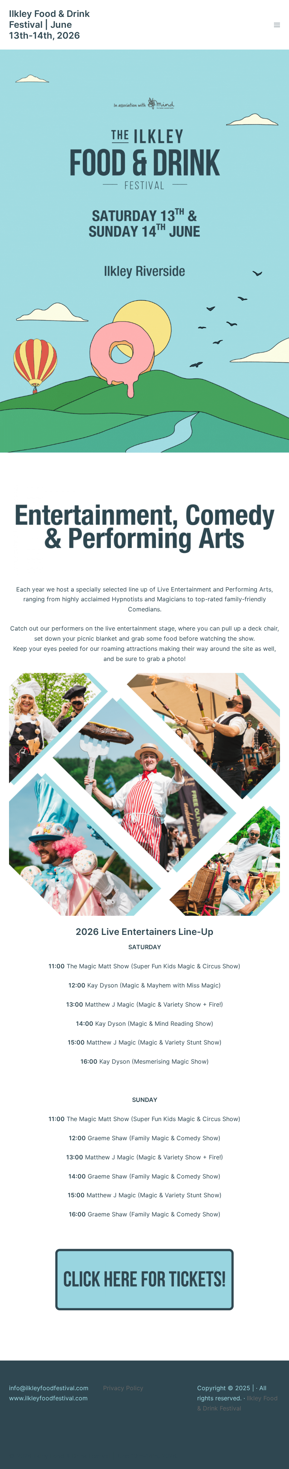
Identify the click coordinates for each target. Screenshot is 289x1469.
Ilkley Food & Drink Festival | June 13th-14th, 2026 (49, 24)
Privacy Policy (123, 1388)
